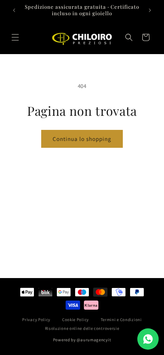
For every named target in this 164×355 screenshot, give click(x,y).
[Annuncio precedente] (14, 10)
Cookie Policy (75, 319)
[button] (15, 37)
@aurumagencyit (94, 339)
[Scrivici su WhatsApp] (148, 339)
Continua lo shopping (82, 138)
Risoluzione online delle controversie (82, 328)
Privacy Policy (36, 319)
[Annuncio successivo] (149, 10)
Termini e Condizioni (121, 319)
